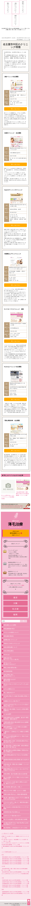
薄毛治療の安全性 (9, 636)
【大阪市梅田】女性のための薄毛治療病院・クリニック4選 (15, 886)
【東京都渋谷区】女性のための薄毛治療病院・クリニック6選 (15, 858)
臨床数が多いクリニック (10, 639)
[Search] (23, 621)
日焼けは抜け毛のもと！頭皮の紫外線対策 (15, 794)
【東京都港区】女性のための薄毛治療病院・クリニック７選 (15, 857)
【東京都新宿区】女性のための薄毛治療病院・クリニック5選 (15, 860)
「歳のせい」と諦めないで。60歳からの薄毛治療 (16, 732)
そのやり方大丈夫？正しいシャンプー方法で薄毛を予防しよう (16, 705)
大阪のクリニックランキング (16, 8)
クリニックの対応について (11, 632)
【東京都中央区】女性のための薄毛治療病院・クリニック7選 (15, 862)
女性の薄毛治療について (10, 647)
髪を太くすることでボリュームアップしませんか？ (16, 684)
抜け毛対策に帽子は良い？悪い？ (13, 787)
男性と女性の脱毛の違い (10, 667)
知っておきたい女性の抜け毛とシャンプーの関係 (16, 807)
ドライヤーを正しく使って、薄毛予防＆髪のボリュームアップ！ (16, 803)
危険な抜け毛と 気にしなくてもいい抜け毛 (11, 658)
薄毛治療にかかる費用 (10, 625)
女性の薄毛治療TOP (6, 37)
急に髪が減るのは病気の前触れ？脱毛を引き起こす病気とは (16, 751)
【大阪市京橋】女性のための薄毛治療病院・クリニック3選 (15, 880)
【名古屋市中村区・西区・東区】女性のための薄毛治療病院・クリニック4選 (22, 493)
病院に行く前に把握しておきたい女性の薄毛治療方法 (16, 710)
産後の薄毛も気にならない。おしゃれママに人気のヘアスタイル (16, 769)
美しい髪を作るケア (9, 692)
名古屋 (13, 37)
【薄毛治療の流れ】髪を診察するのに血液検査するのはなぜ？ (16, 723)
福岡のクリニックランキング (16, 20)
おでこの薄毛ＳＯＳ (9, 689)
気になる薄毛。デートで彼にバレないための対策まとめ (16, 778)
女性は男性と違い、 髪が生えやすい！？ (9, 675)
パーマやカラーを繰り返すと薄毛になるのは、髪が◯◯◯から (15, 782)
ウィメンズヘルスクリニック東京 (15, 585)
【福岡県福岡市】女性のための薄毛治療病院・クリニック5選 (15, 891)
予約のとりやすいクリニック (12, 643)
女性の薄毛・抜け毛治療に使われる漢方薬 (15, 774)
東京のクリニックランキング (8, 8)
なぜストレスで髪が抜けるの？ (12, 815)
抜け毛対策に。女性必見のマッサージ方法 (15, 827)
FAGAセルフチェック (19, 903)
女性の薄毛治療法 (9, 651)
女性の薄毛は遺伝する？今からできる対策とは (16, 755)
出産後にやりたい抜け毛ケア (12, 701)
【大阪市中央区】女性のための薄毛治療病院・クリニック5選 (15, 881)
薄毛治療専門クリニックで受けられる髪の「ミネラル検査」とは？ (15, 727)
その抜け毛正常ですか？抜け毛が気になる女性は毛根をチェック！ (16, 823)
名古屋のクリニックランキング (23, 7)
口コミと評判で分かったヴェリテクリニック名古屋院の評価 (7, 497)
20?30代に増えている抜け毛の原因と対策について (16, 696)
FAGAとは (6, 654)
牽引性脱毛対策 (8, 671)
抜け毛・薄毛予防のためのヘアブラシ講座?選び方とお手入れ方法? (16, 798)
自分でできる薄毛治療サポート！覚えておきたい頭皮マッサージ (16, 737)
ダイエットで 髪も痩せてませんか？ (10, 663)
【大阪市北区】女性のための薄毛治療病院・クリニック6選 (15, 885)
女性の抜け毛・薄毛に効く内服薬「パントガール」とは (16, 765)
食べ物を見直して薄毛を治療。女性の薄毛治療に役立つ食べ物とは (16, 746)
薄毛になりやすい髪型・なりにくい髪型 (15, 790)
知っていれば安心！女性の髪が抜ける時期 (15, 819)
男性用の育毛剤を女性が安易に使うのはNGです (16, 760)
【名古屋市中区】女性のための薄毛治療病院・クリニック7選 (15, 872)
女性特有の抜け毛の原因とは (12, 812)
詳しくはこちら (15, 109)
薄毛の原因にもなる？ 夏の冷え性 (10, 680)
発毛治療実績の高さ (9, 628)
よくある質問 (7, 714)
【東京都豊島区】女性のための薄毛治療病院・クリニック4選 (15, 863)
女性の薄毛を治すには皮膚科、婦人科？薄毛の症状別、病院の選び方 (16, 718)
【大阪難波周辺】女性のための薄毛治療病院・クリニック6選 (15, 883)
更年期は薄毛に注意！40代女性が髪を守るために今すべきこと (16, 741)
